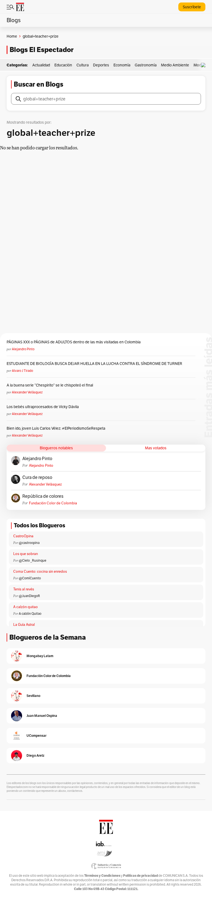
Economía (121, 65)
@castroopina (29, 543)
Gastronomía (146, 65)
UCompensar (36, 735)
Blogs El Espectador (41, 49)
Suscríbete (192, 6)
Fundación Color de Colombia (53, 503)
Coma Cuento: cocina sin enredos (40, 571)
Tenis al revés (23, 589)
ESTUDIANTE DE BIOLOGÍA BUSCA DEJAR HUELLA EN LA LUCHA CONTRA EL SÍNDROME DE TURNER (94, 363)
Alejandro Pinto (23, 349)
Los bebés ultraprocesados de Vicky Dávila (43, 406)
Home (12, 36)
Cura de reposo (37, 477)
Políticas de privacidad (140, 875)
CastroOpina (23, 536)
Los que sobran (25, 553)
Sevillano (33, 696)
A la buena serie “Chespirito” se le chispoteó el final (50, 385)
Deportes (101, 65)
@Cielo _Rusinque (32, 560)
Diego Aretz (35, 755)
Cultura (82, 65)
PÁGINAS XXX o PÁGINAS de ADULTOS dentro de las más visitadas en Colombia (74, 341)
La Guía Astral (24, 624)
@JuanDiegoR (29, 596)
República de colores (42, 496)
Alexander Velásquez (27, 392)
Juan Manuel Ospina (41, 716)
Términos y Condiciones (102, 875)
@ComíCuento (30, 578)
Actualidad (41, 65)
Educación (63, 65)
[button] (204, 65)
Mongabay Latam (39, 656)
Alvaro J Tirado (22, 371)
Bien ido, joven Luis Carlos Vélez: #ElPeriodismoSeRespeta (56, 428)
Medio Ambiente (175, 65)
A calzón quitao (25, 607)
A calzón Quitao (30, 613)
